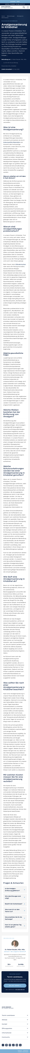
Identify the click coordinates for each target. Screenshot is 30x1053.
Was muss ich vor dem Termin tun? (12, 910)
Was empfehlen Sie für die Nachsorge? (13, 918)
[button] (24, 7)
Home (3, 16)
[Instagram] (3, 1045)
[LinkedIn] (10, 1045)
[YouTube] (17, 1045)
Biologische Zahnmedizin (10, 20)
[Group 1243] (7, 7)
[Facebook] (6, 1045)
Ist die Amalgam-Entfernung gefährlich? (12, 889)
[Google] (20, 1045)
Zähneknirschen (20, 264)
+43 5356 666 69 (19, 989)
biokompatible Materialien (11, 142)
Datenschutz (25, 1050)
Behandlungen (11, 16)
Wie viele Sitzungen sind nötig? (13, 897)
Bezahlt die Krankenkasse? (13, 903)
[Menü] (28, 7)
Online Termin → (15, 985)
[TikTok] (13, 1045)
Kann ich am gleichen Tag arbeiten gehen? (13, 925)
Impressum (20, 1050)
